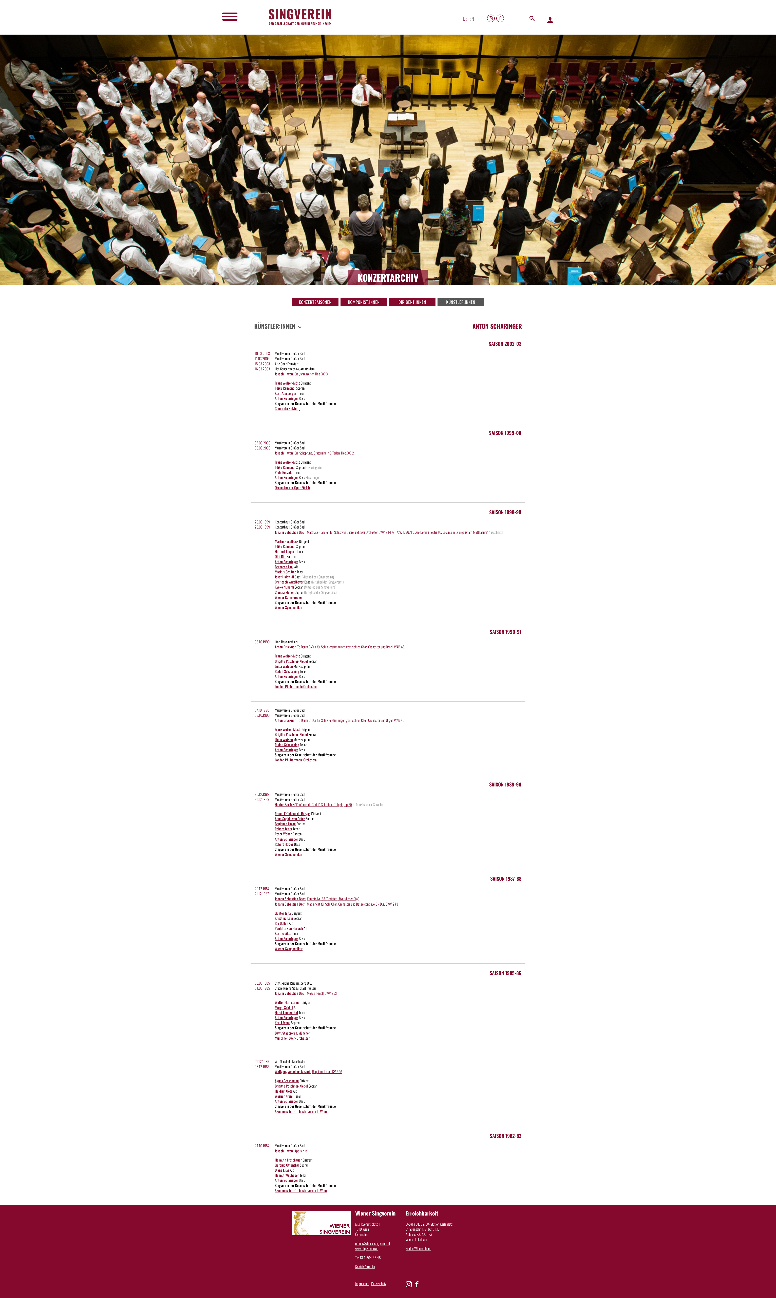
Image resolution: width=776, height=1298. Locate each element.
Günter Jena (283, 913)
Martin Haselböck (286, 541)
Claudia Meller (284, 592)
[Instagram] (491, 18)
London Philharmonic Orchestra (296, 686)
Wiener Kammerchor (288, 597)
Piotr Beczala (283, 472)
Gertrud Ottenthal (287, 1165)
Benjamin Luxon (285, 823)
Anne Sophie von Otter (290, 818)
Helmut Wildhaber (287, 1175)
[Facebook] (500, 18)
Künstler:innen (460, 302)
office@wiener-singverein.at (372, 1243)
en (471, 18)
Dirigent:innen (412, 302)
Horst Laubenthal (286, 1012)
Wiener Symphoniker (289, 607)
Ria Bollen (281, 923)
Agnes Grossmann (287, 1080)
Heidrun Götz (283, 1091)
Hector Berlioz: (285, 804)
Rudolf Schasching (287, 671)
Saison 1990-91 (505, 631)
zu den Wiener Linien (418, 1248)
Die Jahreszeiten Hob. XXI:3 (311, 373)
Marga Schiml (284, 1007)
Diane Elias (282, 1170)
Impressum (362, 1283)
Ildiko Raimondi (285, 388)
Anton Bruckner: (285, 646)
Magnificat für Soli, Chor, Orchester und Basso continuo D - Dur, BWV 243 (352, 904)
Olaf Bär (280, 556)
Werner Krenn (284, 1096)
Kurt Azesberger (285, 393)
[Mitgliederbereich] (550, 19)
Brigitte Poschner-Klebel (291, 661)
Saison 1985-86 (505, 973)
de (465, 18)
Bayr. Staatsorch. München (292, 1033)
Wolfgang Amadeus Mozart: (293, 1071)
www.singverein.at (366, 1248)
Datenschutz (378, 1283)
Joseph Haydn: (284, 373)
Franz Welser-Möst (287, 383)
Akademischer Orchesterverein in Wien (301, 1111)
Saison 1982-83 (505, 1135)
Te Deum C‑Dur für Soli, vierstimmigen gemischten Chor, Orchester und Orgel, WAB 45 (351, 646)
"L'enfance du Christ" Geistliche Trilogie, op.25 (323, 804)
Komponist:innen (364, 302)
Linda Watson (284, 666)
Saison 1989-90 (505, 784)
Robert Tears (283, 828)
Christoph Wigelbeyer (289, 582)
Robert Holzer (284, 844)
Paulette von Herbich (289, 928)
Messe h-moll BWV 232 (322, 993)
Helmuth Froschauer (288, 1160)
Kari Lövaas (282, 1022)
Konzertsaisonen (315, 302)
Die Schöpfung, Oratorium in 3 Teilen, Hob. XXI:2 (324, 453)
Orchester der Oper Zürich (292, 487)
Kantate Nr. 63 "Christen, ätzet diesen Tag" (333, 898)
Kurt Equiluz (283, 933)
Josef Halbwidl (284, 576)
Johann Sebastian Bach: (290, 532)
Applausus (300, 1150)
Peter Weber (283, 833)
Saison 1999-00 (505, 432)
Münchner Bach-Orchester (292, 1038)
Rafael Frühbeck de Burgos (292, 813)
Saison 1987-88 (505, 878)
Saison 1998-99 (505, 512)
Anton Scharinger (286, 398)
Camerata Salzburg (287, 408)
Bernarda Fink (284, 566)
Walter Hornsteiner (288, 1002)
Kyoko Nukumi (284, 587)
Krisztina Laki (284, 918)
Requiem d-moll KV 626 (327, 1071)
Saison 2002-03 (505, 343)
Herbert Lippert (285, 551)
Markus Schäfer (285, 571)
